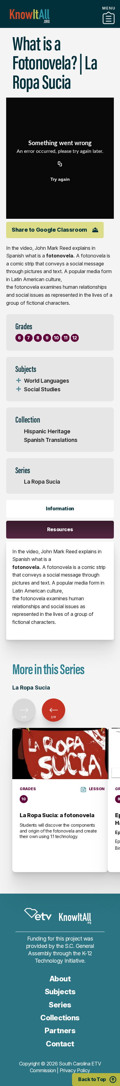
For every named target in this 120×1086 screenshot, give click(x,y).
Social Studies (42, 389)
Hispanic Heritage (47, 431)
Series (60, 1004)
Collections (60, 1017)
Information (60, 508)
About (60, 978)
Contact (60, 1043)
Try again (60, 179)
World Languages (46, 380)
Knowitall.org (30, 16)
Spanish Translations (51, 440)
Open (18, 381)
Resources (60, 529)
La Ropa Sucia (42, 481)
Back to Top (92, 1079)
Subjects (60, 991)
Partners (60, 25)
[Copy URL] (60, 164)
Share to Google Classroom (49, 229)
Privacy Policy (75, 1070)
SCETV (38, 914)
